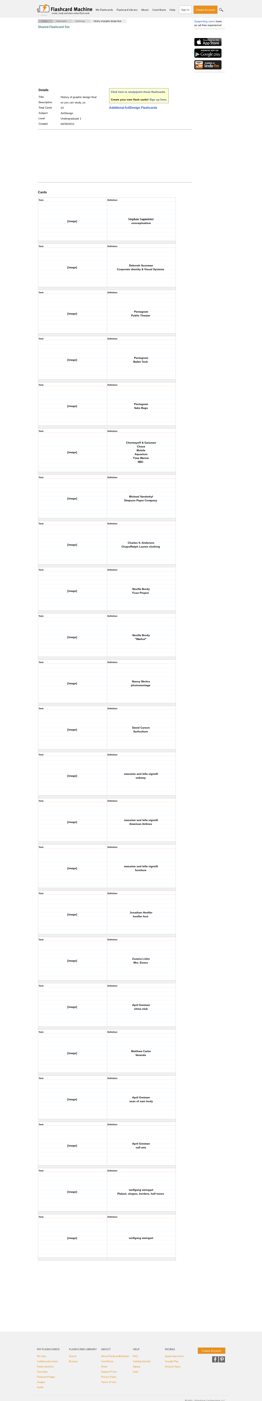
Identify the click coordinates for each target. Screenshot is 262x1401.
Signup (136, 1366)
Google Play (172, 1361)
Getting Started (141, 1361)
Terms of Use (108, 1382)
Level (42, 118)
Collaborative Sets (47, 1361)
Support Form (109, 1371)
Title (41, 97)
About (145, 9)
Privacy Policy (109, 1376)
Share (104, 1366)
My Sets (41, 1356)
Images (41, 1382)
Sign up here (157, 99)
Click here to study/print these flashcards (138, 91)
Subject (43, 113)
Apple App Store (174, 1356)
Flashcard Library (127, 9)
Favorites (42, 1371)
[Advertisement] (108, 58)
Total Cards (45, 107)
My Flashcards (104, 9)
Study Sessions (45, 1366)
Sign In (185, 9)
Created (43, 123)
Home (44, 21)
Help (172, 9)
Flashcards (61, 21)
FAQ (135, 1356)
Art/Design (80, 21)
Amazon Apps (173, 1366)
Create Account (205, 9)
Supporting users (204, 21)
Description (45, 102)
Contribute (159, 9)
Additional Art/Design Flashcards (133, 107)
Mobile (170, 1349)
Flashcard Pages (46, 1376)
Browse (73, 1361)
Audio (40, 1387)
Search (221, 10)
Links (135, 1371)
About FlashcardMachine (115, 1356)
